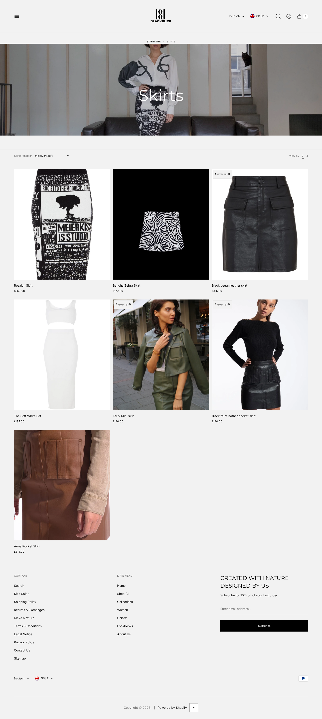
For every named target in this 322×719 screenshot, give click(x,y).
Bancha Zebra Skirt (126, 285)
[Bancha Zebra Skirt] (161, 224)
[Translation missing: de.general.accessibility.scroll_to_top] (193, 707)
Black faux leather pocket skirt (234, 416)
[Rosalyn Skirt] (62, 224)
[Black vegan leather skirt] (260, 224)
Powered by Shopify (172, 707)
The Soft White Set (27, 416)
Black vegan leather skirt (229, 285)
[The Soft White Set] (62, 354)
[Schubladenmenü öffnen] (16, 16)
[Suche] (278, 16)
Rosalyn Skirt (23, 285)
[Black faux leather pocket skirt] (260, 354)
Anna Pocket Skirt (27, 546)
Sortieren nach (23, 155)
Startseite (154, 41)
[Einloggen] (289, 16)
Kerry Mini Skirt (123, 416)
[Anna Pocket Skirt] (62, 485)
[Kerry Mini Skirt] (161, 354)
